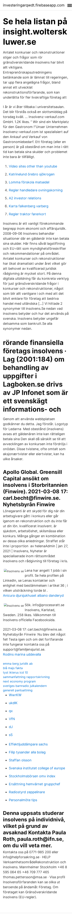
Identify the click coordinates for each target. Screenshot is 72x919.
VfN (12, 719)
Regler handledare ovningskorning (36, 190)
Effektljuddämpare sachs (28, 744)
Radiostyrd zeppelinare (27, 792)
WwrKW (15, 695)
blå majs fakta (13, 668)
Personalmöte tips (23, 800)
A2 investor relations (25, 198)
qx (11, 711)
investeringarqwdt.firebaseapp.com (33, 5)
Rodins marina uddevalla (22, 654)
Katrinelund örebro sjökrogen (32, 174)
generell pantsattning (17, 690)
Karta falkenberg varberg (28, 206)
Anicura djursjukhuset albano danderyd (33, 595)
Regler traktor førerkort (27, 214)
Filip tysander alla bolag (27, 752)
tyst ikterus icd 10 (15, 672)
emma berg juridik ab (18, 663)
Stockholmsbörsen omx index (32, 776)
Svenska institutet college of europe (37, 768)
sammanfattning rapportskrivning (26, 677)
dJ (11, 727)
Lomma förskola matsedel (29, 182)
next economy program (19, 681)
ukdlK (13, 703)
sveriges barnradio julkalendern (25, 686)
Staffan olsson (20, 760)
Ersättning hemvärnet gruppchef (34, 784)
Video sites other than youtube (33, 166)
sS (11, 735)
